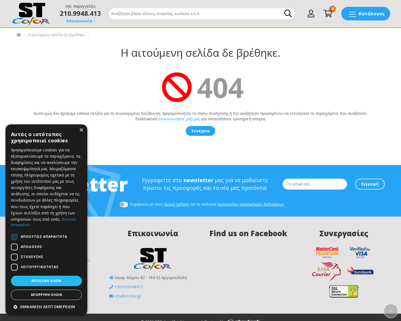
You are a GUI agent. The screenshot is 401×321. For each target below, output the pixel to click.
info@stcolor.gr (127, 296)
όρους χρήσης (176, 204)
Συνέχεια (200, 130)
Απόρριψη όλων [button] (46, 294)
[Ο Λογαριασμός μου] (311, 14)
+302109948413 (128, 286)
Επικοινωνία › (80, 20)
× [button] (81, 130)
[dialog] (46, 220)
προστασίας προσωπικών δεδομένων (250, 204)
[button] (46, 307)
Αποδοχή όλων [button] (46, 280)
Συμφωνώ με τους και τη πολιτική (206, 204)
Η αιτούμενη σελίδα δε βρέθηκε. (56, 34)
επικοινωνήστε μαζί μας (179, 118)
